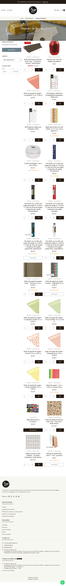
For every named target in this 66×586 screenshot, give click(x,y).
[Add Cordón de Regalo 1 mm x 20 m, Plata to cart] (39, 180)
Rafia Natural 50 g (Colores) (33, 420)
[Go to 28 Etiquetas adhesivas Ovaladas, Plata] (33, 115)
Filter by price (6, 66)
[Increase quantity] (32, 69)
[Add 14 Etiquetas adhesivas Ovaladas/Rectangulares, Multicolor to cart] (60, 103)
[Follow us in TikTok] (19, 496)
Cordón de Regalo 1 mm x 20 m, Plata (33, 164)
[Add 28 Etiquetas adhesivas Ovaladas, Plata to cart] (39, 140)
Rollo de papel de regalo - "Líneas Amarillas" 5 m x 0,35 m (33, 387)
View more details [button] (9, 570)
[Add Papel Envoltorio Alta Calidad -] (39, 464)
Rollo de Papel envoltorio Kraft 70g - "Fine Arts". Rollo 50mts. (54, 421)
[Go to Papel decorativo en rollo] (54, 115)
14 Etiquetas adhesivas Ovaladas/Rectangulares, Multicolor (54, 95)
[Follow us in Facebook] (11, 496)
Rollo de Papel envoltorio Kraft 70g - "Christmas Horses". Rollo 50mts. (33, 61)
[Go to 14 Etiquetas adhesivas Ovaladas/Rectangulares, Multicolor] (54, 82)
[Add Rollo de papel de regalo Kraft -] (39, 294)
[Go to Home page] (33, 10)
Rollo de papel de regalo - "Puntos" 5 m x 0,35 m (33, 352)
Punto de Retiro (6, 534)
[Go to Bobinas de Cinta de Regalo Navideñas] (54, 48)
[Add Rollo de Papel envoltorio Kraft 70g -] (39, 69)
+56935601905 (8, 545)
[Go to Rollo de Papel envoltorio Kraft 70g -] (54, 408)
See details (33, 257)
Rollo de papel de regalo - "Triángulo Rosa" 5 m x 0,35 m (54, 353)
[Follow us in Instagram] (9, 496)
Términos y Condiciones (9, 514)
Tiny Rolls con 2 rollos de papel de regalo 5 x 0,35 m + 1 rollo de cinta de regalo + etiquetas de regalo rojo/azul (54, 207)
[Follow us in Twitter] (14, 496)
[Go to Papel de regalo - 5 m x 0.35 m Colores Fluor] (54, 374)
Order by (4, 56)
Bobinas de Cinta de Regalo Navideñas (54, 60)
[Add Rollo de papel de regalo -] (39, 103)
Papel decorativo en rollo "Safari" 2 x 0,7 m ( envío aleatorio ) (54, 129)
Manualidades (29, 18)
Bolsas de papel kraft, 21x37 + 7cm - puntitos (54, 454)
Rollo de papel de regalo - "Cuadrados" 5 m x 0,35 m (33, 94)
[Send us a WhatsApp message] (62, 582)
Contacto (5, 525)
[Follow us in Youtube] (16, 496)
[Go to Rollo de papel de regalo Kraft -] (33, 270)
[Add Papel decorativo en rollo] (60, 140)
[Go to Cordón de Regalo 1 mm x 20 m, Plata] (33, 152)
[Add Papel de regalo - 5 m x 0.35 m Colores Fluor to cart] (60, 396)
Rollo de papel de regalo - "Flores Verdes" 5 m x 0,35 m (54, 319)
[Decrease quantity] (24, 69)
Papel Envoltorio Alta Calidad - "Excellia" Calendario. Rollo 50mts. (33, 455)
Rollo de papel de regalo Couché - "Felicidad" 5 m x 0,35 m (54, 283)
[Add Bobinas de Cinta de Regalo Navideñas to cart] (60, 69)
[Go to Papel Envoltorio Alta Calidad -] (33, 442)
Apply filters (11, 50)
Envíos (4, 532)
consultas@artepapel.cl (10, 543)
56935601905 (8, 547)
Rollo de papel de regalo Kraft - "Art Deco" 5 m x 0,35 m (33, 283)
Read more (45, 2)
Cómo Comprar (6, 529)
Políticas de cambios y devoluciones (12, 511)
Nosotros (4, 527)
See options (33, 430)
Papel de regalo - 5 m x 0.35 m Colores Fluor (54, 386)
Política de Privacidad (8, 516)
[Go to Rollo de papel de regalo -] (33, 82)
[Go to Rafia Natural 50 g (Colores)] (33, 408)
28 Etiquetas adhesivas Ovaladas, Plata (33, 128)
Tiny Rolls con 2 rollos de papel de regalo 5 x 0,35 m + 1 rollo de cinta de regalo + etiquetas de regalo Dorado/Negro (33, 207)
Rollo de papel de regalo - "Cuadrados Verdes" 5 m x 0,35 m (33, 319)
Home (21, 18)
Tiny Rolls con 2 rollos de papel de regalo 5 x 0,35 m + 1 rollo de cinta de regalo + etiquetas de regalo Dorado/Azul (54, 167)
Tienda (4, 507)
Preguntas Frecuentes (8, 509)
